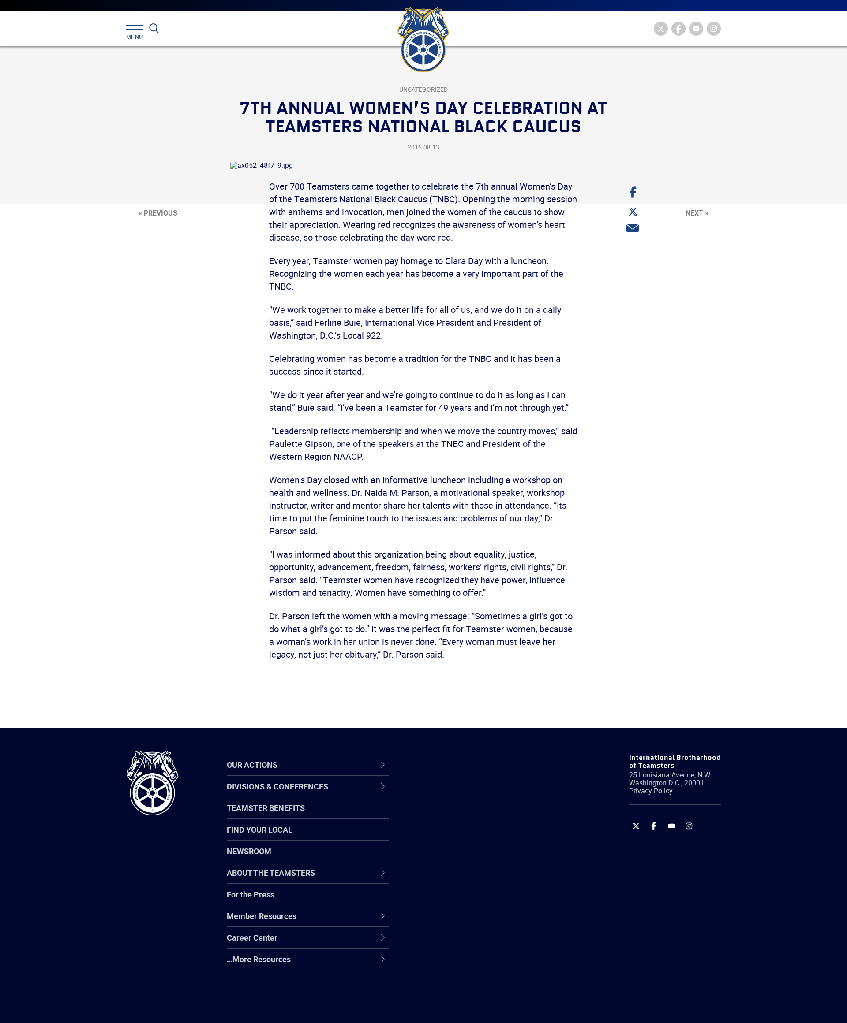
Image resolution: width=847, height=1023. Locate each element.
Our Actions (445, 765)
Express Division (448, 922)
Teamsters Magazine (457, 816)
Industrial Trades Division (463, 1007)
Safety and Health (451, 837)
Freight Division (446, 964)
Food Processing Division (463, 943)
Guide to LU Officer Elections (469, 901)
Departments (443, 858)
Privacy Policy (651, 791)
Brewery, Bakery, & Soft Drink (470, 837)
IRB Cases (437, 901)
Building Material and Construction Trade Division (480, 858)
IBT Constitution (448, 880)
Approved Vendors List (459, 880)
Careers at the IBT (451, 816)
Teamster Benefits (266, 808)
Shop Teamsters (449, 837)
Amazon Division (449, 816)
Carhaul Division (448, 880)
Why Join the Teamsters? (464, 795)
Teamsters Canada (453, 858)
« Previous (158, 213)
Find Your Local (259, 829)
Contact (433, 795)
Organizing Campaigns (459, 795)
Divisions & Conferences (470, 765)
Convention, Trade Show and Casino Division (483, 901)
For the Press (250, 894)
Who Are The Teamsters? (464, 795)
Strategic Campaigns (456, 816)
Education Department (459, 816)
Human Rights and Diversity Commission (468, 985)
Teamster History (450, 837)
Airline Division (445, 795)
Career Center (450, 765)
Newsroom (249, 851)
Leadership (439, 816)
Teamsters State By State (465, 795)
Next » (697, 213)
